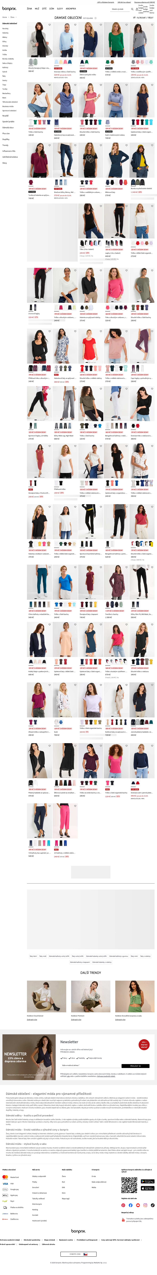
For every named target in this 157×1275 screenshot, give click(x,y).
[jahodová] (82, 368)
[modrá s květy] (151, 483)
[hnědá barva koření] (112, 62)
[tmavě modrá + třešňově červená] (116, 243)
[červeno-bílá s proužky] (137, 62)
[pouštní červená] (30, 483)
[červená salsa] (137, 426)
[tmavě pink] (107, 308)
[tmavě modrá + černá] (107, 243)
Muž (63, 1182)
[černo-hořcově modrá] (91, 544)
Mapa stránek (49, 1240)
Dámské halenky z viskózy (101, 962)
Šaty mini (134, 956)
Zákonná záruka (48, 1244)
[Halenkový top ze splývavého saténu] (65, 99)
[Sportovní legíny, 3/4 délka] (39, 403)
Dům (63, 1193)
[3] (41, 116)
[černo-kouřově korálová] (86, 544)
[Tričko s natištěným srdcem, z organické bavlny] (90, 160)
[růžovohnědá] (107, 368)
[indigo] (146, 308)
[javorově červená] (95, 122)
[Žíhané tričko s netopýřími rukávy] (39, 699)
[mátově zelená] (35, 122)
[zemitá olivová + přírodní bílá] (146, 544)
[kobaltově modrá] (116, 483)
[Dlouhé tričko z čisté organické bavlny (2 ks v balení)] (142, 521)
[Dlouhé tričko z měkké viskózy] (90, 346)
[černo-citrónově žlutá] (82, 544)
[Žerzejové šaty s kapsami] (90, 582)
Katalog (35, 1209)
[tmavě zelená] (112, 368)
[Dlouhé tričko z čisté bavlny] (90, 99)
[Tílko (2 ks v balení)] (90, 221)
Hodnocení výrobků (39, 1221)
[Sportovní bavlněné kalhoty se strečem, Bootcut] (90, 521)
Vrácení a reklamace (39, 1193)
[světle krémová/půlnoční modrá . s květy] (56, 368)
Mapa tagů (66, 1198)
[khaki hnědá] (48, 544)
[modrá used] (61, 182)
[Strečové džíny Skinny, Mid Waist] (65, 160)
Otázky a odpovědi (39, 1176)
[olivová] (137, 182)
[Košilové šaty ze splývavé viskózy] (116, 699)
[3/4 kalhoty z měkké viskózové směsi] (65, 820)
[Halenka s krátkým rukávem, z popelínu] (39, 521)
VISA (12, 1184)
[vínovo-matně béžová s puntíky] (69, 783)
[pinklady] (44, 544)
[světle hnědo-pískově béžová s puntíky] (61, 783)
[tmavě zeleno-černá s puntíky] (65, 783)
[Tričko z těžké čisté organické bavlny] (142, 221)
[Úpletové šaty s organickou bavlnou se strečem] (116, 461)
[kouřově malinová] (82, 122)
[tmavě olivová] (86, 308)
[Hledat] (132, 9)
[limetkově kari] (151, 662)
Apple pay (14, 1195)
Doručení (35, 1187)
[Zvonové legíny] (39, 285)
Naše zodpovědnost (99, 1182)
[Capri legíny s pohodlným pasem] (142, 346)
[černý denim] (133, 604)
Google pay (14, 1189)
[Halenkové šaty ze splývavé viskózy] (65, 346)
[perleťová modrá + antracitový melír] (95, 243)
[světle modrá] (56, 62)
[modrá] (56, 122)
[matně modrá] (107, 122)
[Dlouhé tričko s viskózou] (142, 639)
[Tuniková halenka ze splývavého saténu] (39, 160)
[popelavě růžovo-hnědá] (74, 783)
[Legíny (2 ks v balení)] (116, 221)
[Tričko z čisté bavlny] (39, 99)
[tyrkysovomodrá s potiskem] (99, 426)
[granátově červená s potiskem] (91, 182)
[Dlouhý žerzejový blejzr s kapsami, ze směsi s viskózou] (39, 39)
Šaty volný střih (77, 956)
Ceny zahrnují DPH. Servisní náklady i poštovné (120, 1240)
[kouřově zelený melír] (35, 62)
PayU (12, 1201)
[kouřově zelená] (121, 604)
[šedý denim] (56, 426)
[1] (35, 116)
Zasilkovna (14, 1219)
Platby (34, 1182)
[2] (38, 116)
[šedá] (91, 604)
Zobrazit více (32, 1020)
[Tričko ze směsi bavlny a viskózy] (90, 760)
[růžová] (142, 243)
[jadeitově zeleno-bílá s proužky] (151, 62)
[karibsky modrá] (151, 122)
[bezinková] (35, 368)
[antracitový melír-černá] (112, 243)
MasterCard (14, 1177)
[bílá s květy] (133, 483)
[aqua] (74, 604)
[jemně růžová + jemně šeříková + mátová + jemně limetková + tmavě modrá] (121, 662)
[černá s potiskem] (82, 182)
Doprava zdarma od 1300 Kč (144, 2)
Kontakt (35, 1215)
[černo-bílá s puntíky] (56, 783)
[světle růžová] (86, 483)
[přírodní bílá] (116, 182)
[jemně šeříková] (151, 243)
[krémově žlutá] (61, 62)
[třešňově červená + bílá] (133, 544)
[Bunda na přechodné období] (142, 160)
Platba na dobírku (17, 1207)
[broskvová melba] (56, 662)
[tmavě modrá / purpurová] (91, 243)
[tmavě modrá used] (56, 182)
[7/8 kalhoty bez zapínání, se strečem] (39, 820)
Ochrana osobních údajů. (106, 1076)
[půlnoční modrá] (48, 122)
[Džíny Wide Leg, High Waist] (65, 403)
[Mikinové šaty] (116, 160)
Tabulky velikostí (38, 1198)
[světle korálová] (95, 368)
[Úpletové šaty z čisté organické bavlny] (142, 99)
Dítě (63, 1187)
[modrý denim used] (61, 426)
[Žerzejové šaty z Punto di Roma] (39, 461)
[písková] (48, 604)
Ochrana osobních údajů (10, 1240)
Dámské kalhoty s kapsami (80, 962)
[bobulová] (30, 182)
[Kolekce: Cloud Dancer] (46, 996)
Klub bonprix (37, 1204)
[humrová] (39, 122)
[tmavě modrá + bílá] (99, 243)
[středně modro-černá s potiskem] (61, 722)
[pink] (65, 62)
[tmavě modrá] (82, 62)
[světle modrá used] (65, 182)
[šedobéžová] (35, 662)
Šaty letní (33, 956)
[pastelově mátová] (125, 368)
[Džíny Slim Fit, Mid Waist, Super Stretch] (142, 582)
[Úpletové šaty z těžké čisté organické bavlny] (65, 639)
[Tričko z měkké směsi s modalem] (116, 39)
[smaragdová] (99, 122)
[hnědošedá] (112, 426)
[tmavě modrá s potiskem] (86, 182)
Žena (64, 1176)
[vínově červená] (82, 783)
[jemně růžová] (99, 368)
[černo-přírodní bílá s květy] (61, 368)
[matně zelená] (95, 783)
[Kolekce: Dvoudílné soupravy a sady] (135, 996)
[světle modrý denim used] (69, 426)
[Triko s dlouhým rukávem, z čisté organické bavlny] (116, 285)
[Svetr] (65, 699)
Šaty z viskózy (145, 956)
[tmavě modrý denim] (137, 604)
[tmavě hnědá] (61, 662)
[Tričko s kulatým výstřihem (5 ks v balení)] (116, 639)
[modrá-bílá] (142, 544)
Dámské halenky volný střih (96, 956)
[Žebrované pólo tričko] (90, 39)
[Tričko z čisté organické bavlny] (90, 699)
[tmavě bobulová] (142, 662)
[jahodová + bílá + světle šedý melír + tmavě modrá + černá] (116, 662)
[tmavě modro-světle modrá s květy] (69, 368)
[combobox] (120, 9)
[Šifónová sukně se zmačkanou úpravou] (65, 760)
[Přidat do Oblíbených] (49, 24)
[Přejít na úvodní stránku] (14, 9)
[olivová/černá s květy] (65, 368)
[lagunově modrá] (48, 843)
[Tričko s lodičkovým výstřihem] (142, 39)
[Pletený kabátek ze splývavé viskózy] (39, 760)
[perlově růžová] (39, 662)
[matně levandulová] (44, 122)
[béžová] (107, 722)
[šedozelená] (35, 426)
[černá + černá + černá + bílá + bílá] (125, 662)
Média (94, 1187)
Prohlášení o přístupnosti (87, 1240)
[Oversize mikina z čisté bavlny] (65, 39)
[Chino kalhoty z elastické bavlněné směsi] (39, 582)
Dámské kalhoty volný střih (59, 956)
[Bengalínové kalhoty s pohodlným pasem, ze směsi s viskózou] (116, 521)
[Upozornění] (96, 18)
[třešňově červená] (65, 662)
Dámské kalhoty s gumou (118, 956)
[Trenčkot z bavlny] (116, 582)
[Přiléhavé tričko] (65, 461)
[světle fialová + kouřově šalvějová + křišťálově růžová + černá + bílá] (112, 662)
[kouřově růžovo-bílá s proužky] (142, 62)
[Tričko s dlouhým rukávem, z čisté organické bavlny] (65, 285)
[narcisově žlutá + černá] (151, 544)
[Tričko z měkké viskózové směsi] (116, 346)
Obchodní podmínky (32, 1240)
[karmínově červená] (137, 308)
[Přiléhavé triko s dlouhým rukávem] (39, 346)
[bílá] (30, 122)
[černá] (86, 122)
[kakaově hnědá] (107, 604)
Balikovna (14, 1213)
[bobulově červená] (61, 308)
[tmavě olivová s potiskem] (82, 426)
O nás (94, 1176)
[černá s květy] (146, 483)
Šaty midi (42, 956)
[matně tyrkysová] (146, 122)
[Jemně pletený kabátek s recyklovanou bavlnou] (142, 699)
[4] (43, 116)
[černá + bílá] (86, 243)
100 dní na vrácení (124, 2)
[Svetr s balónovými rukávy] (116, 99)
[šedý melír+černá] (137, 544)
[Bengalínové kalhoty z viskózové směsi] (116, 403)
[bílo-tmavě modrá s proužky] (133, 62)
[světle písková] (74, 544)
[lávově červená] (137, 243)
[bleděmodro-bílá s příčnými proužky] (146, 62)
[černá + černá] (121, 243)
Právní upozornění (7, 1244)
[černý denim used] (65, 426)
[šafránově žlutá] (39, 544)
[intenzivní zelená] (86, 62)
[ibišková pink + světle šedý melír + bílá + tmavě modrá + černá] (107, 662)
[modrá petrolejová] (69, 62)
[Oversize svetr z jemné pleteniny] (142, 760)
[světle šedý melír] (30, 62)
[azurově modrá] (56, 604)
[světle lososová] (112, 483)
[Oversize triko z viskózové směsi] (142, 403)
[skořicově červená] (99, 662)
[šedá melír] (137, 722)
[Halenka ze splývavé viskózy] (90, 285)
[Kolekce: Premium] (90, 996)
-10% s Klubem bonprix (105, 2)
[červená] (137, 122)
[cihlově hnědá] (146, 243)
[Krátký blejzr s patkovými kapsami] (39, 639)
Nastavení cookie (66, 1240)
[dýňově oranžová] (69, 604)
